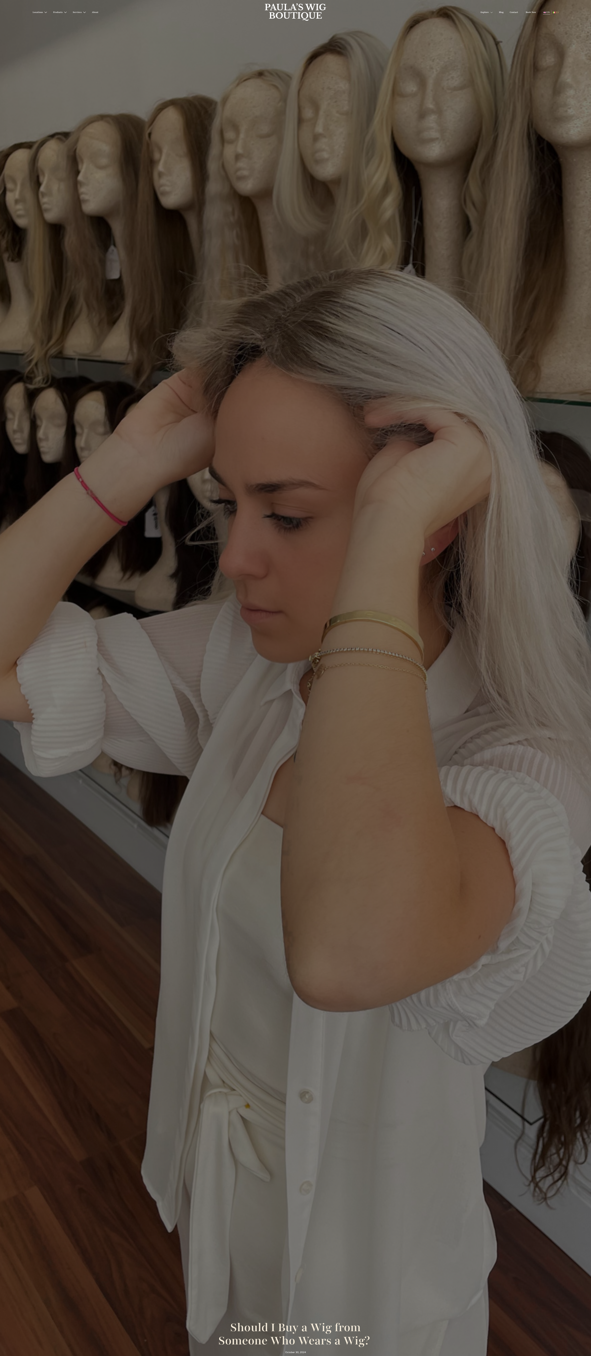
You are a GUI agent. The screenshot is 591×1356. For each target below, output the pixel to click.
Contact (514, 12)
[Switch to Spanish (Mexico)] (555, 12)
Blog (501, 12)
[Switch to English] (546, 12)
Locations (38, 12)
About (95, 12)
